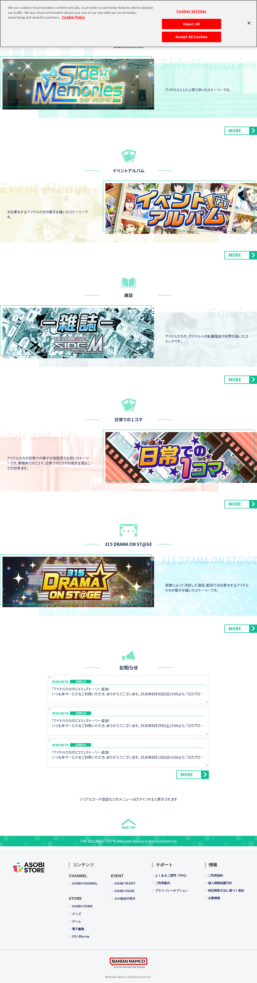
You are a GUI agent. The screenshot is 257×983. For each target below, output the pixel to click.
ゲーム (76, 921)
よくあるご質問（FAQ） (171, 875)
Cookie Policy (73, 17)
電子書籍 (78, 929)
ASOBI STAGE (124, 891)
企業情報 (214, 898)
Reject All (191, 24)
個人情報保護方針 (220, 883)
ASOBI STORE (82, 906)
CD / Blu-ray (80, 936)
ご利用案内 (162, 883)
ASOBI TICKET (124, 883)
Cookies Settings (191, 11)
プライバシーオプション (171, 890)
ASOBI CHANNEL (84, 883)
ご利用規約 (215, 875)
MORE (234, 131)
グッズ (76, 914)
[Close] (248, 22)
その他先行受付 (124, 898)
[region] (128, 23)
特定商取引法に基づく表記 (226, 890)
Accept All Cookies (191, 36)
